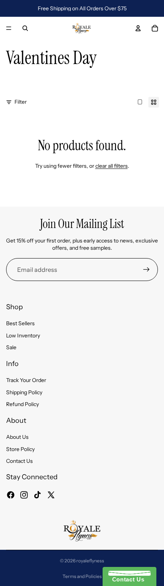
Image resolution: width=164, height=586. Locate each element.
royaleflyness (90, 561)
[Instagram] (24, 494)
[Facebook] (10, 494)
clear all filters (111, 165)
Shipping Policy (24, 392)
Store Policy (20, 448)
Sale (11, 347)
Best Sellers (20, 323)
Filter (20, 101)
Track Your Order (26, 380)
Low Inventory (23, 335)
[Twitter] (51, 494)
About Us (17, 436)
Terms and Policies (82, 576)
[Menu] (9, 28)
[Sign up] (146, 270)
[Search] (25, 28)
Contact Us (19, 461)
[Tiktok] (37, 494)
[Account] (138, 28)
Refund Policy (22, 404)
